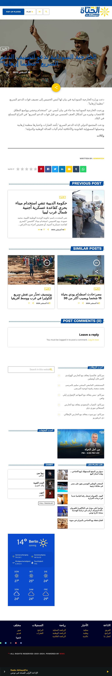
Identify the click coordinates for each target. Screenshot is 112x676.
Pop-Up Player (13, 12)
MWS (62, 654)
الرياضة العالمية (59, 636)
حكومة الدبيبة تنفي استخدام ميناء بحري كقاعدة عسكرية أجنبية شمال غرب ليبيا (41, 207)
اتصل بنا (107, 636)
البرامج (108, 633)
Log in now (93, 339)
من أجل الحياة (92, 449)
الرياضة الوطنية (59, 633)
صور (19, 630)
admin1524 (98, 159)
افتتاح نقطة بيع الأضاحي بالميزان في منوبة (86, 520)
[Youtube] (16, 643)
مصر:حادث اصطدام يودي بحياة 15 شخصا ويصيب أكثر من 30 (81, 296)
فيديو (19, 633)
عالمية (4, 49)
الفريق (108, 630)
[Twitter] (6, 643)
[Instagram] (11, 643)
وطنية (85, 633)
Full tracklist (46, 503)
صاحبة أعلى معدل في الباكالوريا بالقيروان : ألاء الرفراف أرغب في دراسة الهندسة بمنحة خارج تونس (86, 510)
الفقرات (39, 633)
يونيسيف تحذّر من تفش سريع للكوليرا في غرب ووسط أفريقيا (31, 296)
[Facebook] (21, 643)
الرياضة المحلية (59, 630)
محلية (85, 630)
